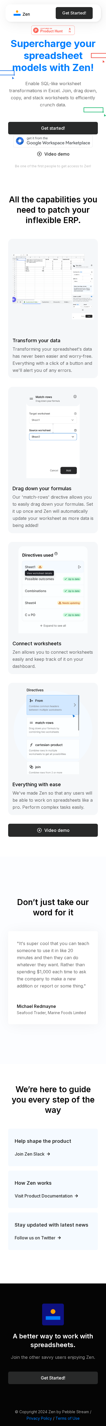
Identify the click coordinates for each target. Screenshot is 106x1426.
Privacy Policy (39, 1418)
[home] (22, 13)
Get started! (53, 128)
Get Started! (74, 13)
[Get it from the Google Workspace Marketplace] (53, 140)
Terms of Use (67, 1418)
